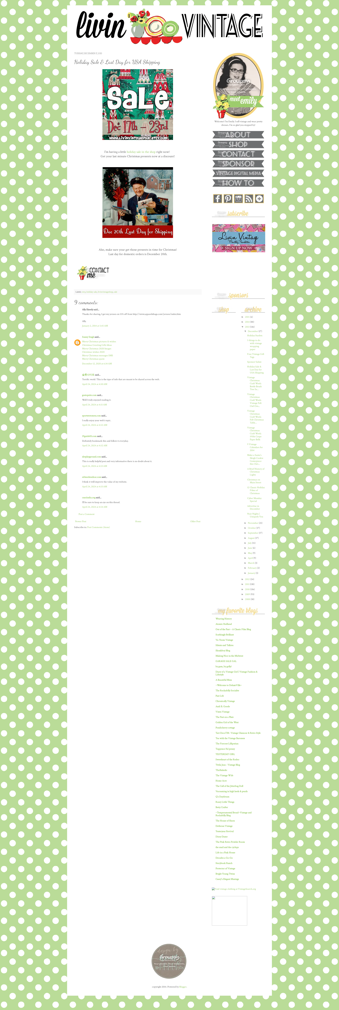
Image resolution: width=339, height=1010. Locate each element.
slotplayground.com (91, 456)
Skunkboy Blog (223, 650)
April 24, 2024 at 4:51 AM (94, 404)
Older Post (195, 521)
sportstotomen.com (91, 415)
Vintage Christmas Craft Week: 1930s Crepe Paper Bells (254, 433)
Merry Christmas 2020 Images (96, 348)
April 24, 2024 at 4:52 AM (94, 425)
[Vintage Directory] (229, 925)
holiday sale (92, 291)
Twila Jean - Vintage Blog (228, 764)
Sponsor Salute (254, 361)
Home (138, 521)
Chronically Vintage (225, 701)
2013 (247, 326)
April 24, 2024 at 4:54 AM (94, 507)
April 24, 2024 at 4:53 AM (94, 466)
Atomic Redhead (224, 624)
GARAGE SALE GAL (226, 661)
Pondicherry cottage (225, 727)
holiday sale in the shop (141, 152)
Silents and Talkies (224, 645)
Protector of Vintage (225, 868)
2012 (247, 579)
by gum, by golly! (224, 666)
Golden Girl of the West (227, 722)
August (251, 538)
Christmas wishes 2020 (93, 352)
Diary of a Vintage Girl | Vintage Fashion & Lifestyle (236, 673)
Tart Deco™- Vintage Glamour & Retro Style (238, 733)
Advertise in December (253, 507)
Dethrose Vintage (224, 826)
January (252, 573)
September (253, 533)
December (253, 331)
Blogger (182, 986)
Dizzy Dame (222, 836)
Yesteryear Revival (225, 831)
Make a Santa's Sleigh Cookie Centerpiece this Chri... (255, 460)
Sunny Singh (88, 337)
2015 (247, 317)
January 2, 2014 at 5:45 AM (95, 325)
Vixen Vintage (223, 711)
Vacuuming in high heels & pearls (232, 791)
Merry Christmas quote (93, 358)
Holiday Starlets (254, 335)
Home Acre (221, 780)
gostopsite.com (89, 395)
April (250, 558)
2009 (248, 594)
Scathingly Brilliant (225, 634)
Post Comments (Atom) (98, 527)
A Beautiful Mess (224, 680)
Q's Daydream (222, 796)
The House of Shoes (225, 820)
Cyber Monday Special (254, 500)
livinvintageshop (105, 291)
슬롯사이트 (88, 374)
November (253, 523)
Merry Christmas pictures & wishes (99, 341)
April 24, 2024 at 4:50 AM (94, 384)
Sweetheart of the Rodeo (227, 759)
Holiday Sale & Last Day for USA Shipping (255, 369)
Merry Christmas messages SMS (97, 355)
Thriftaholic (221, 770)
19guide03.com (89, 436)
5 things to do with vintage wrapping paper (254, 345)
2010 (247, 589)
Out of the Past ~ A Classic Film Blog (233, 629)
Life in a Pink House (225, 852)
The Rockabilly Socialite (227, 690)
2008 (248, 599)
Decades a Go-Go (224, 857)
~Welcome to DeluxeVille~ (229, 685)
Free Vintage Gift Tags (255, 356)
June (250, 548)
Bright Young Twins (225, 873)
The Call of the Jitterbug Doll (229, 786)
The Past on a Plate (225, 717)
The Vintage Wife (224, 775)
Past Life (220, 695)
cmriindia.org (88, 497)
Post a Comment (86, 514)
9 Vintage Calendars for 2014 (255, 447)
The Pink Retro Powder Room (230, 842)
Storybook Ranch (224, 863)
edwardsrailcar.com (91, 477)
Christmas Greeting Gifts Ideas (97, 345)
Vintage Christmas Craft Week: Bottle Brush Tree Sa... (254, 383)
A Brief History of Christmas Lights (255, 472)
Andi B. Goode (223, 706)
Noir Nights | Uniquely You (255, 515)
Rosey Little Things (225, 802)
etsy (83, 291)
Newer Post (80, 521)
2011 (247, 584)
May (250, 553)
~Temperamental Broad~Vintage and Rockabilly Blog (234, 814)
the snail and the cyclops (227, 847)
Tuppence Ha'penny (225, 749)
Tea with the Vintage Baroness (230, 738)
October (252, 528)
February (252, 568)
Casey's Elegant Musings (227, 879)
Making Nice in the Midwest (229, 655)
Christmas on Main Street (254, 481)
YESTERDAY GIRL (225, 754)
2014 (247, 322)
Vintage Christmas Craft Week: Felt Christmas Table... (255, 416)
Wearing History (224, 618)
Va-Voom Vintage (224, 640)
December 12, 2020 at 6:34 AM (97, 363)
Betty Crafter (222, 807)
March (251, 563)
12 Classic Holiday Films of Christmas (256, 490)
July (250, 543)
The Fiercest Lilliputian (227, 743)
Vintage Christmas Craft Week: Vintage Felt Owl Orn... (254, 400)
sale (115, 291)
